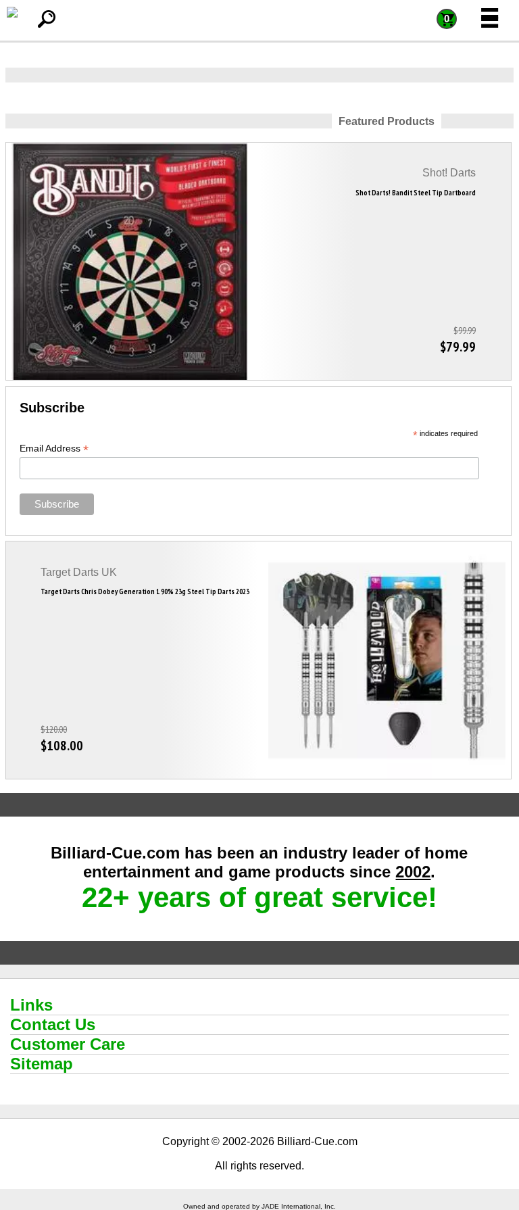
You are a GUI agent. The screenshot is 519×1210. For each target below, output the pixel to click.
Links (31, 1005)
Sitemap (41, 1064)
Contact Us (52, 1024)
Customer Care (67, 1044)
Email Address (54, 448)
